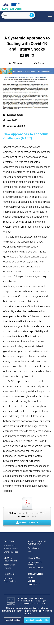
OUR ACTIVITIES (35, 574)
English (21, 125)
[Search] (31, 15)
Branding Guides (11, 552)
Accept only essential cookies (37, 620)
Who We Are (9, 545)
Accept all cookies (13, 620)
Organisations (10, 581)
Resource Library (35, 568)
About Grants (9, 565)
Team (30, 551)
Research (17, 114)
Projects (7, 568)
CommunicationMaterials (35, 563)
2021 (14, 120)
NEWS (30, 577)
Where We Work (11, 549)
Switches (8, 578)
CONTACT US (34, 584)
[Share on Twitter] (27, 55)
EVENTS (31, 581)
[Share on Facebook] (22, 55)
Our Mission (33, 548)
